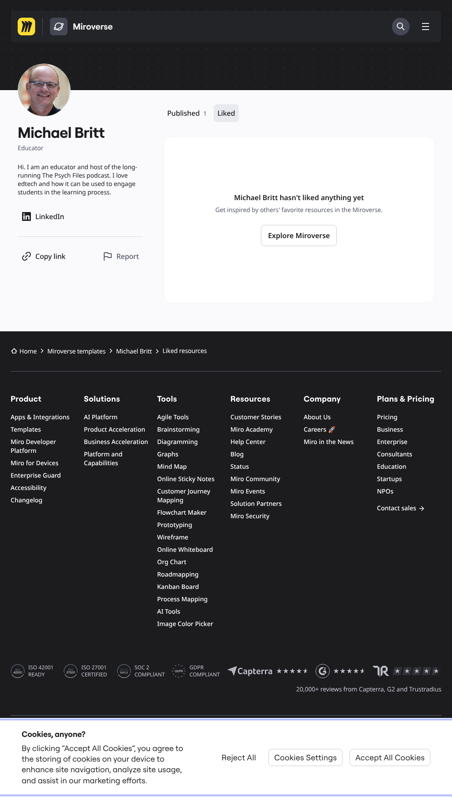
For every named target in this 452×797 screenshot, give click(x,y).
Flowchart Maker (182, 513)
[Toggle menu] (425, 26)
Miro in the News (329, 442)
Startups (389, 479)
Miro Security (249, 516)
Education (392, 467)
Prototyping (174, 525)
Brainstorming (178, 429)
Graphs (167, 454)
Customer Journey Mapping (183, 496)
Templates (26, 429)
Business (390, 429)
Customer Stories (255, 417)
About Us (317, 417)
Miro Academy (251, 429)
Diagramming (177, 442)
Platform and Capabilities (103, 458)
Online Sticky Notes (186, 479)
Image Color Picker (185, 624)
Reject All (239, 757)
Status (239, 467)
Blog (237, 454)
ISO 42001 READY (40, 671)
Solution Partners (256, 504)
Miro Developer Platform (33, 446)
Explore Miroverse (299, 235)
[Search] (401, 26)
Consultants (394, 454)
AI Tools (168, 611)
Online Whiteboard (185, 550)
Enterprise (392, 442)
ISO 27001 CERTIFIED (94, 671)
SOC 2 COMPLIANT (150, 671)
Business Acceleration (116, 442)
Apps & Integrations (40, 417)
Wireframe (172, 537)
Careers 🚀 (319, 429)
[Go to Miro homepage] (26, 26)
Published (187, 113)
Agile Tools (173, 417)
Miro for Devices (34, 463)
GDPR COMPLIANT (204, 671)
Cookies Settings (305, 757)
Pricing (387, 417)
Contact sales (396, 508)
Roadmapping (178, 574)
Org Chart (171, 562)
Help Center (248, 442)
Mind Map (172, 467)
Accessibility (28, 488)
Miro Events (247, 491)
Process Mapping (182, 599)
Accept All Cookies (390, 757)
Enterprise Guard (36, 475)
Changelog (26, 500)
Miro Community (255, 479)
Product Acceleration (114, 429)
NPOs (385, 491)
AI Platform (100, 417)
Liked (226, 113)
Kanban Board (178, 587)
